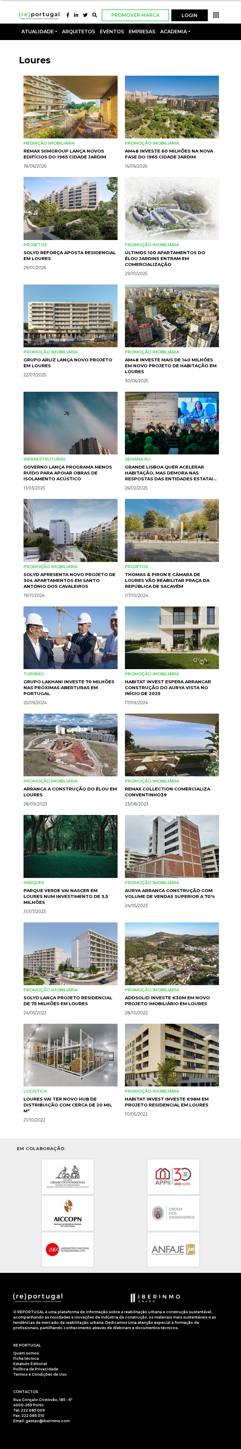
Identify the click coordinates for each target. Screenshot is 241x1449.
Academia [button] (173, 31)
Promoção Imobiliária (152, 143)
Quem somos (26, 1353)
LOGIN (190, 15)
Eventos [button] (112, 31)
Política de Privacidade (35, 1369)
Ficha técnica (26, 1358)
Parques (34, 882)
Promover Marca (135, 15)
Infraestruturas (45, 459)
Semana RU (137, 459)
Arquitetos (78, 31)
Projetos (35, 244)
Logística (35, 1091)
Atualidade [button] (37, 31)
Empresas (142, 31)
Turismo (34, 673)
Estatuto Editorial (30, 1364)
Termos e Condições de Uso (40, 1374)
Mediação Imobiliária (49, 143)
